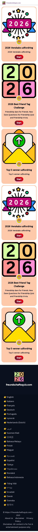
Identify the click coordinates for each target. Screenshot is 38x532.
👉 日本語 (8, 437)
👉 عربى (8, 428)
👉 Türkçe (8, 464)
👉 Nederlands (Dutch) (14, 422)
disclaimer (19, 518)
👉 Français (9, 405)
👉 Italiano (9, 401)
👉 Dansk (8, 496)
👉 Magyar (9, 450)
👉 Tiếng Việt (10, 483)
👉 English (9, 397)
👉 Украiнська (10, 468)
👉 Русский (9, 456)
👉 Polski (8, 445)
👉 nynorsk (9, 418)
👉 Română (9, 473)
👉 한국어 (8, 504)
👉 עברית (8, 487)
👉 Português (10, 414)
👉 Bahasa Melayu (12, 441)
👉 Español (9, 460)
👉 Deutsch (9, 409)
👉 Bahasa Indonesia (14, 477)
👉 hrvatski (9, 492)
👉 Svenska (9, 500)
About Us (9, 518)
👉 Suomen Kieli (11, 433)
